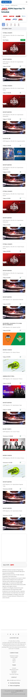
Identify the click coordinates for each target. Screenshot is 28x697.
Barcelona (14, 672)
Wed (7, 25)
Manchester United (14, 669)
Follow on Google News (15, 685)
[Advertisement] (14, 548)
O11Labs (10, 641)
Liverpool (14, 668)
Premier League (14, 657)
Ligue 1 (14, 662)
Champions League (14, 655)
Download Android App (15, 683)
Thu (11, 25)
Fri (14, 25)
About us (15, 641)
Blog (19, 641)
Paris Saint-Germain (14, 674)
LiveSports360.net (19, 690)
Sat (18, 25)
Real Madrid (14, 671)
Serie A (14, 660)
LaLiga (14, 658)
